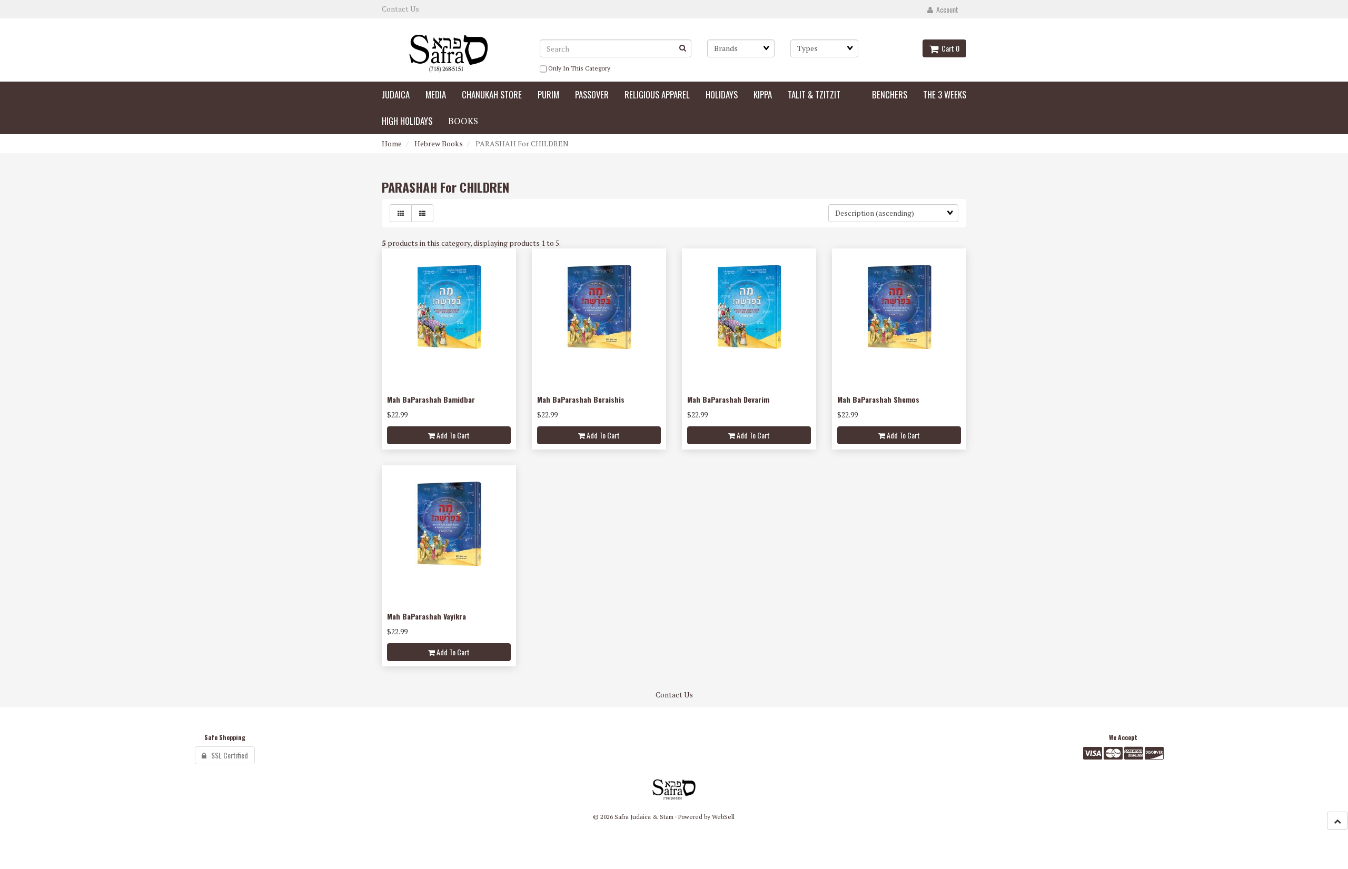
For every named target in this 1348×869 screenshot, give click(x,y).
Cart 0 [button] (948, 48)
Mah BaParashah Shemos (878, 399)
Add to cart (452, 435)
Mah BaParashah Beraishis (581, 399)
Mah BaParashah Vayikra (426, 616)
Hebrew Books (438, 143)
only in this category (578, 68)
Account (945, 9)
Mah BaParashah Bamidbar (431, 399)
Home (392, 143)
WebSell (723, 817)
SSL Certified (227, 755)
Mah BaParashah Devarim (728, 399)
